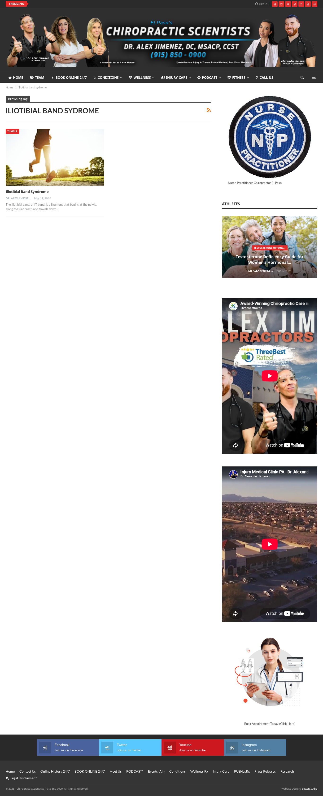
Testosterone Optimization (271, 247)
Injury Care (176, 77)
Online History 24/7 (55, 771)
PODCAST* (134, 771)
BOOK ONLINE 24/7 (71, 77)
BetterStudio (309, 788)
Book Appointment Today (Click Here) (269, 724)
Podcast (209, 77)
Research (287, 771)
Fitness (238, 77)
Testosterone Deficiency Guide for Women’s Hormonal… (270, 259)
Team (39, 77)
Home (18, 77)
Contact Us (27, 771)
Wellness (142, 77)
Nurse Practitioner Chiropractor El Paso (255, 183)
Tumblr (12, 131)
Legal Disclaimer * (23, 778)
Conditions (108, 77)
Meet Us (115, 771)
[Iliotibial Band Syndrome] (55, 157)
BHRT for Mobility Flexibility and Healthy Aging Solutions (82, 4)
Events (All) (156, 771)
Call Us (266, 77)
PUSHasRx (242, 771)
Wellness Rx (199, 771)
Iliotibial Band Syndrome (27, 191)
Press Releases (265, 771)
